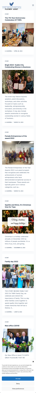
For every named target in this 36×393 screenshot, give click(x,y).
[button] (33, 362)
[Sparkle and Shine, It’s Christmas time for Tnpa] (18, 221)
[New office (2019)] (18, 340)
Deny (18, 383)
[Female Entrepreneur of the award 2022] (18, 153)
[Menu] (33, 5)
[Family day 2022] (18, 276)
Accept (18, 378)
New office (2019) (12, 326)
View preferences (18, 389)
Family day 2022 (11, 261)
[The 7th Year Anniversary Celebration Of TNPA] (18, 34)
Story (7, 14)
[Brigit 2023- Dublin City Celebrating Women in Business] (18, 81)
